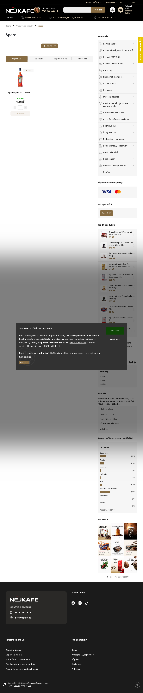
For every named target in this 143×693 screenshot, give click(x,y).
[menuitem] (33, 18)
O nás (74, 650)
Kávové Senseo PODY (113, 63)
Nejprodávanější (60, 58)
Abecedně (82, 58)
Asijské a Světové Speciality (116, 119)
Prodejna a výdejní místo (83, 654)
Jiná (101, 481)
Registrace (77, 664)
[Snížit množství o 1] (15, 107)
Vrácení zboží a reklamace (18, 659)
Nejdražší (38, 58)
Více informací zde (78, 342)
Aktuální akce (109, 83)
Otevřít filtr (51, 46)
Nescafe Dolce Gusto (108, 488)
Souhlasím (115, 330)
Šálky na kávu (109, 132)
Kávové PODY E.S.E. (112, 57)
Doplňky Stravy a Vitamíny (115, 145)
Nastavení (24, 362)
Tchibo (102, 460)
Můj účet (75, 659)
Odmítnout (115, 339)
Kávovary (107, 90)
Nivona (102, 502)
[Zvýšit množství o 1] (25, 107)
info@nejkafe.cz (106, 409)
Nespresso (104, 453)
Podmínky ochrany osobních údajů (22, 669)
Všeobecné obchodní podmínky (20, 664)
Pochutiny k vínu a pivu (113, 112)
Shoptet (17, 686)
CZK (133, 2)
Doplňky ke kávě (110, 152)
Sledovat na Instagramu (119, 577)
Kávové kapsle (109, 43)
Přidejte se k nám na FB (109, 423)
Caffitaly (103, 474)
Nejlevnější (16, 58)
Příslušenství (109, 158)
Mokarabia (104, 495)
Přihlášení (76, 669)
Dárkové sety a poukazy (114, 139)
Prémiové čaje (109, 125)
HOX (29, 686)
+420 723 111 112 (107, 414)
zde (59, 346)
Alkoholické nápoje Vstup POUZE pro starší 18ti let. (118, 104)
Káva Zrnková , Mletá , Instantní (118, 50)
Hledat (98, 10)
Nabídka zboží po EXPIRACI (115, 165)
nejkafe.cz (104, 429)
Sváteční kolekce (111, 96)
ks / (106, 213)
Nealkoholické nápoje (113, 76)
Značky (106, 172)
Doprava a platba (114, 2)
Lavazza (103, 467)
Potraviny (107, 70)
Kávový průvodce (94, 2)
